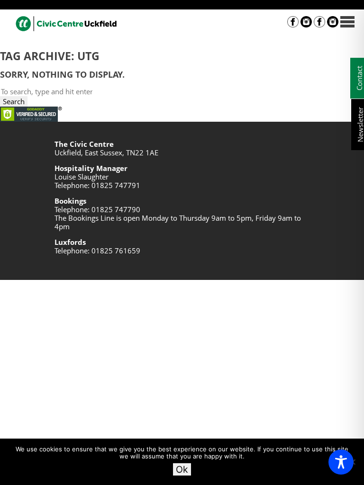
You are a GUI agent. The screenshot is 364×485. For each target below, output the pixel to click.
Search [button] (14, 101)
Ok (182, 469)
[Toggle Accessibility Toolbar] (341, 462)
